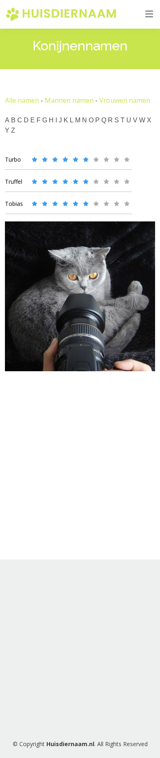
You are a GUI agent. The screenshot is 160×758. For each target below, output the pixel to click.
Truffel (13, 181)
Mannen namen (69, 100)
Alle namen (22, 100)
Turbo (13, 159)
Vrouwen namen (124, 100)
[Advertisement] (80, 648)
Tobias (14, 204)
